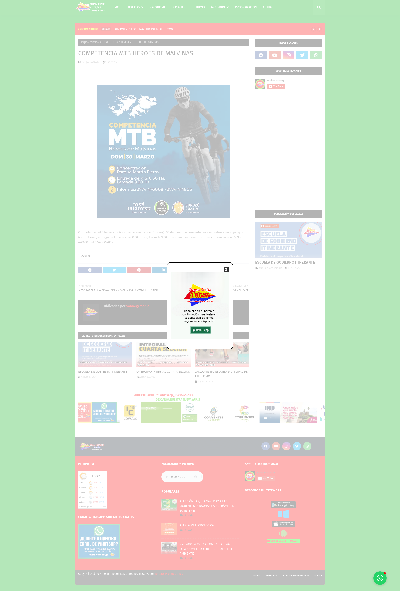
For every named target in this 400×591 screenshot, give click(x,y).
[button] (380, 578)
